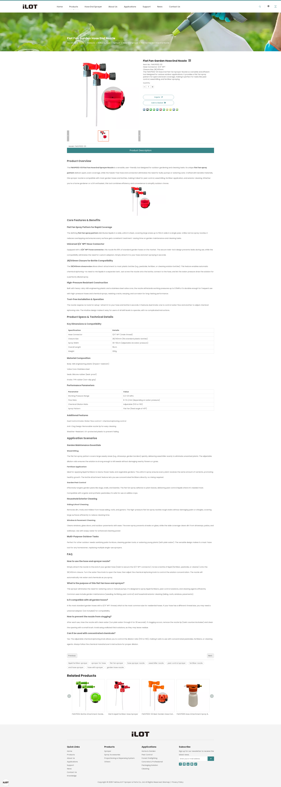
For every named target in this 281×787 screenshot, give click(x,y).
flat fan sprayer (116, 663)
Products (73, 6)
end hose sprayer (76, 667)
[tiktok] (195, 764)
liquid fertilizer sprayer (77, 663)
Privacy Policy (177, 782)
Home (60, 6)
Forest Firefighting (149, 758)
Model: (71, 146)
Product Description (140, 150)
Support (147, 6)
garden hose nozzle (115, 667)
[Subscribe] (211, 758)
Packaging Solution (150, 765)
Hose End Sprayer (93, 6)
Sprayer (107, 751)
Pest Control (147, 754)
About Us (112, 6)
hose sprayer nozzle (136, 663)
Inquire (157, 97)
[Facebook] (180, 764)
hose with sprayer (95, 667)
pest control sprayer (177, 663)
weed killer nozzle (156, 663)
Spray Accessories (112, 754)
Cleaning (145, 768)
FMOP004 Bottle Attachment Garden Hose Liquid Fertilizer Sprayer (88, 714)
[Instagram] (191, 764)
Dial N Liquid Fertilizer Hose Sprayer (123, 714)
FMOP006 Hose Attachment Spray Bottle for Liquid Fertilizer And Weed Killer (193, 714)
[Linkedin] (184, 764)
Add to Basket (157, 103)
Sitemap (166, 782)
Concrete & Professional (152, 761)
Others (107, 761)
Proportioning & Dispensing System (119, 758)
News (159, 6)
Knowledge (72, 775)
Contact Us (174, 6)
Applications (130, 6)
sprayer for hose (98, 663)
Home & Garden (149, 751)
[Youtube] (188, 764)
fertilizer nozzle (196, 663)
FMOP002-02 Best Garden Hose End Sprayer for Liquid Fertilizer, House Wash (158, 714)
